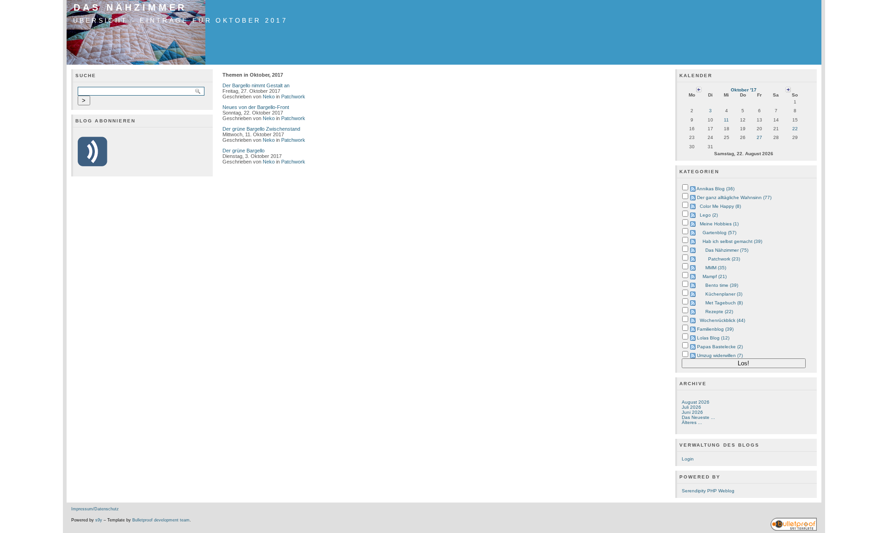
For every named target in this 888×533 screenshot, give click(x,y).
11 (726, 119)
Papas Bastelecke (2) (720, 346)
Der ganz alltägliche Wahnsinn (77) (734, 197)
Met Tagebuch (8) (724, 302)
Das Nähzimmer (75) (726, 250)
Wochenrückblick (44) (722, 320)
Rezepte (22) (719, 311)
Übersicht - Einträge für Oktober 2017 (180, 20)
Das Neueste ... (698, 417)
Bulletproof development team (161, 520)
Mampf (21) (715, 276)
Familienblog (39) (715, 329)
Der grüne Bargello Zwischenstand (261, 129)
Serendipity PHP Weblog (708, 490)
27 (759, 137)
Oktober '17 (744, 89)
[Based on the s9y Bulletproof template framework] (794, 529)
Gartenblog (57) (719, 232)
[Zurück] (699, 89)
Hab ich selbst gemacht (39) (732, 241)
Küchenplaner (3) (723, 294)
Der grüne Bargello (243, 150)
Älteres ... (692, 422)
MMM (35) (715, 267)
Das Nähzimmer (130, 7)
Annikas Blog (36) (715, 188)
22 (795, 128)
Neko (269, 96)
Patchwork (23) (724, 258)
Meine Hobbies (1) (719, 223)
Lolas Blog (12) (713, 337)
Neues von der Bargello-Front (255, 107)
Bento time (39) (721, 285)
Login (688, 458)
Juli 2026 (691, 407)
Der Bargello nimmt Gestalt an (256, 85)
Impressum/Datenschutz (95, 509)
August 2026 (695, 402)
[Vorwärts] (788, 89)
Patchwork (293, 96)
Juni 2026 (692, 412)
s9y (98, 520)
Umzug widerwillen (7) (720, 355)
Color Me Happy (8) (720, 206)
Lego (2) (709, 215)
